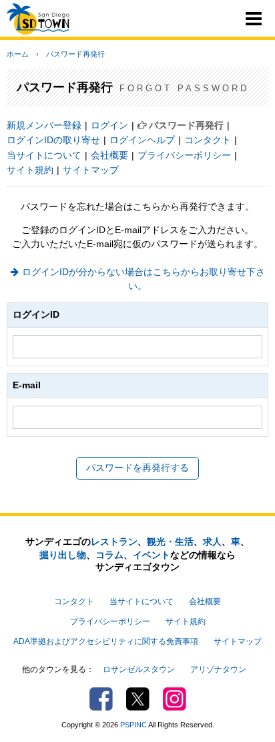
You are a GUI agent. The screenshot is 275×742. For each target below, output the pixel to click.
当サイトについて (44, 155)
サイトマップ (91, 170)
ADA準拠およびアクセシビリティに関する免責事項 (105, 641)
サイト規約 (30, 170)
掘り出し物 (62, 555)
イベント (151, 555)
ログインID (36, 314)
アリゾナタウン (218, 669)
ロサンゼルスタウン (139, 669)
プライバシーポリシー (184, 155)
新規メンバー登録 (44, 125)
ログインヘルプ (142, 140)
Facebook (101, 699)
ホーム (18, 54)
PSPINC (133, 725)
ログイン (109, 125)
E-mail (27, 385)
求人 (212, 541)
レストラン (114, 541)
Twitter (138, 699)
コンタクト (207, 140)
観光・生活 (170, 541)
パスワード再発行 (75, 54)
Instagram (174, 699)
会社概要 (109, 155)
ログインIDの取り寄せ (53, 140)
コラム (109, 555)
